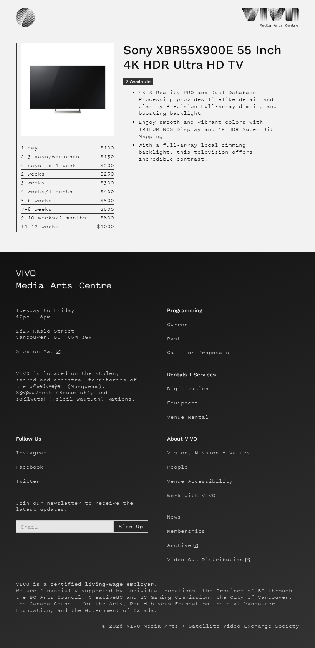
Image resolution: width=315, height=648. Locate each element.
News (174, 517)
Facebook (29, 467)
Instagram (31, 453)
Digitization (188, 389)
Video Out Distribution (205, 560)
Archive (179, 545)
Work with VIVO (191, 495)
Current (179, 325)
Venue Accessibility (200, 481)
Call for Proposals (198, 353)
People (177, 467)
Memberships (186, 531)
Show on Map (35, 351)
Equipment (182, 403)
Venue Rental (188, 417)
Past (174, 339)
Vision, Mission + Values (208, 453)
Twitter (28, 481)
